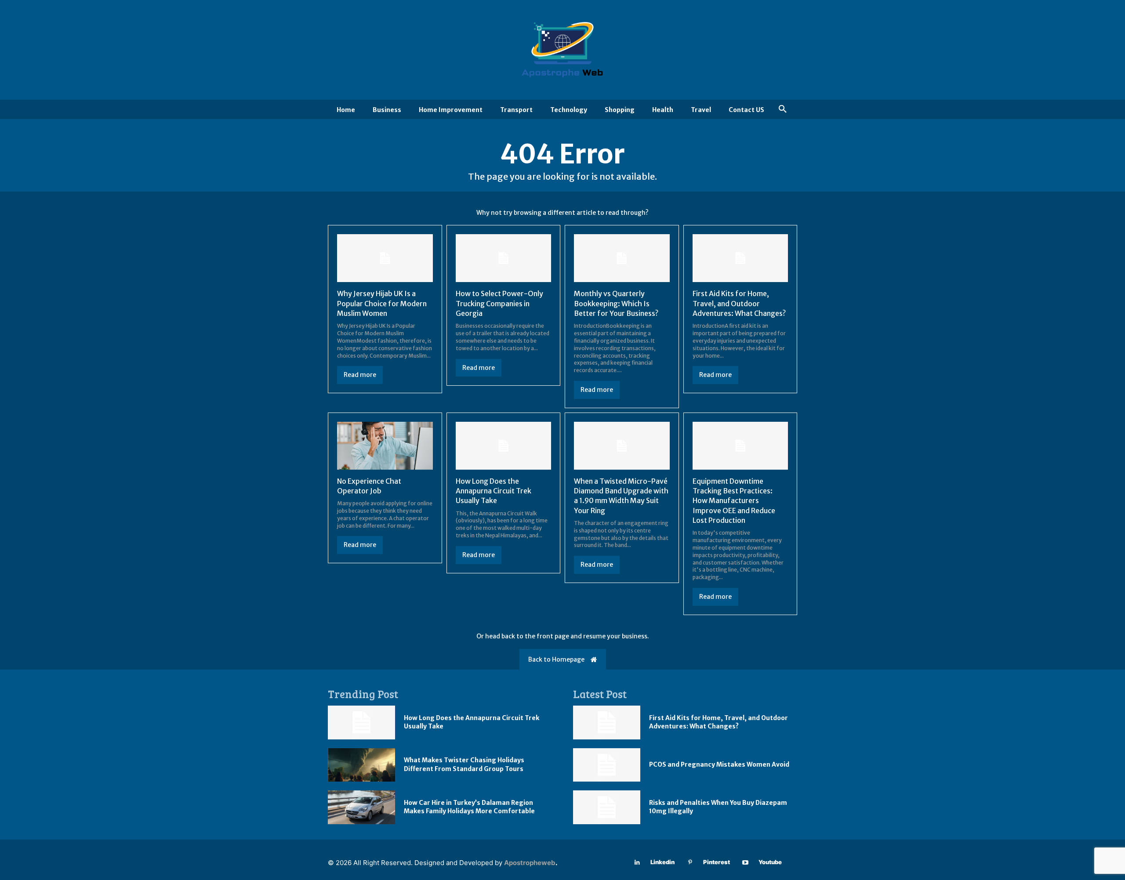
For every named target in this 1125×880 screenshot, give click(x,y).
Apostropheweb (529, 862)
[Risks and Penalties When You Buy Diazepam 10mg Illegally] (606, 807)
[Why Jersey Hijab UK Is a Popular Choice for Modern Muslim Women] (385, 258)
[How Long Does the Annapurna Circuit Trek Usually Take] (504, 446)
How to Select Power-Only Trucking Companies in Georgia (499, 303)
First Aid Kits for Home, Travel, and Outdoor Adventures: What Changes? (739, 303)
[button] (782, 109)
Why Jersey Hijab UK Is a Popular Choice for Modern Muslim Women (382, 303)
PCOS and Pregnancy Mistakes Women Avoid (719, 764)
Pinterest (716, 862)
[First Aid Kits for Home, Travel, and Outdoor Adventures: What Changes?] (740, 258)
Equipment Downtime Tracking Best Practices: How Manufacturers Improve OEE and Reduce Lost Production (734, 501)
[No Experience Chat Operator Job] (385, 446)
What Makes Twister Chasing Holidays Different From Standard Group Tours (464, 764)
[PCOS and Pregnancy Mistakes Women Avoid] (606, 765)
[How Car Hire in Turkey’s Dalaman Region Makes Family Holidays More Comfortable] (361, 807)
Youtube (770, 862)
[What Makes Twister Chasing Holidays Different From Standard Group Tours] (361, 765)
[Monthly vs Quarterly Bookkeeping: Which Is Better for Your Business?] (622, 258)
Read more (360, 375)
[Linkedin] (637, 862)
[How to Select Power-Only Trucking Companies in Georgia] (504, 258)
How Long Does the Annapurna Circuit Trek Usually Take (493, 491)
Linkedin (662, 862)
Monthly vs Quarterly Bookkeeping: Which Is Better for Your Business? (616, 303)
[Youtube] (745, 862)
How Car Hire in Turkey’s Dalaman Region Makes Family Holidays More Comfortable (469, 807)
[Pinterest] (690, 862)
